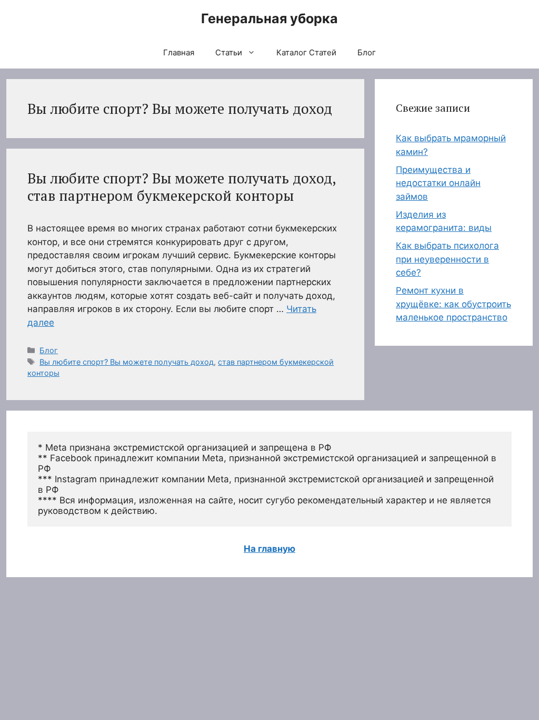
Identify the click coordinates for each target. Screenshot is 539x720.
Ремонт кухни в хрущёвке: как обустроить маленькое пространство (453, 304)
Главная (178, 52)
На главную (269, 548)
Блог (366, 52)
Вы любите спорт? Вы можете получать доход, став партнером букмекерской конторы (181, 187)
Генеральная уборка (269, 18)
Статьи (228, 52)
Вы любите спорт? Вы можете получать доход (126, 361)
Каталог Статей (306, 52)
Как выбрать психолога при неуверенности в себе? (447, 259)
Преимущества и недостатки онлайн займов (438, 183)
